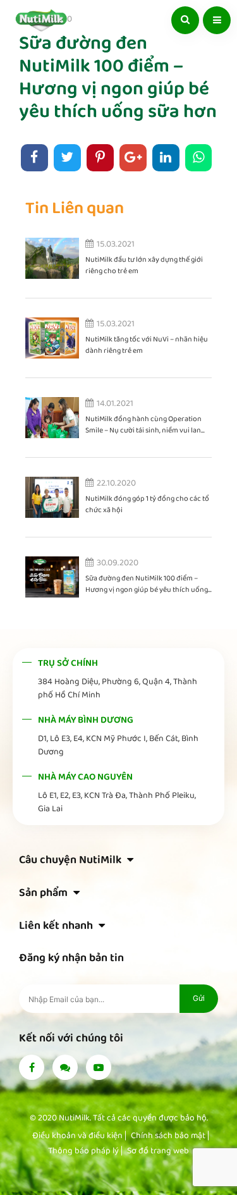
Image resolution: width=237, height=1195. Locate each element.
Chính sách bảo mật (168, 1136)
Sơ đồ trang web (158, 1151)
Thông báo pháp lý (83, 1151)
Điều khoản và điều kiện (77, 1136)
